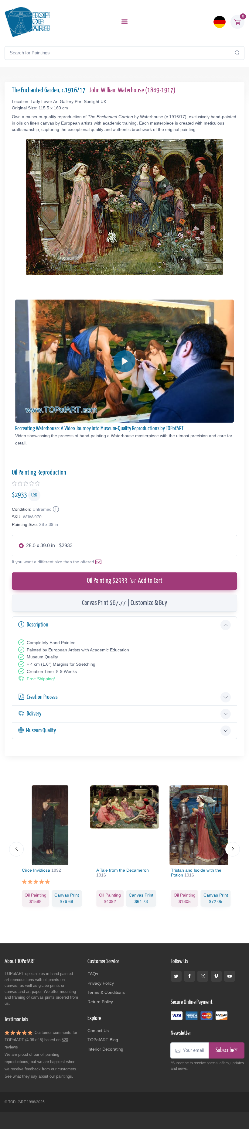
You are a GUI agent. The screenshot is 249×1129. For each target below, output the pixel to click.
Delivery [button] (34, 714)
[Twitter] (176, 976)
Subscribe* (226, 1050)
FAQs (92, 973)
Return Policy (100, 1001)
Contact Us (98, 1030)
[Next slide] (232, 849)
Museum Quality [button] (41, 730)
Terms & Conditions (106, 992)
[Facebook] (189, 976)
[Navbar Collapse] (124, 21)
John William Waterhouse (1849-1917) (132, 90)
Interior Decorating (105, 1049)
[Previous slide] (16, 849)
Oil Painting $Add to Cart (124, 581)
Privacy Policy (100, 983)
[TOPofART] (27, 22)
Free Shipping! (41, 678)
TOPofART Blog (102, 1039)
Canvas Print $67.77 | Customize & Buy (124, 603)
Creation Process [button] (42, 697)
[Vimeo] (216, 976)
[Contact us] (99, 561)
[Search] (237, 53)
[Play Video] (124, 361)
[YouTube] (229, 976)
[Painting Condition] (55, 509)
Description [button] (37, 625)
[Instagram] (202, 976)
